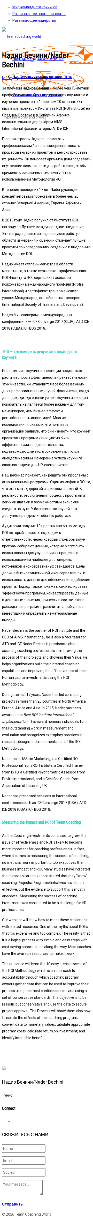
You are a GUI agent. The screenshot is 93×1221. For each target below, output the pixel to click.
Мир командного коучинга (34, 7)
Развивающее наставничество (39, 14)
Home (7, 78)
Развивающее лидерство (34, 20)
